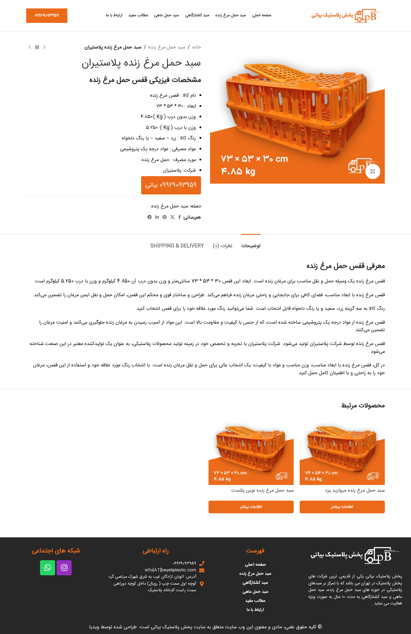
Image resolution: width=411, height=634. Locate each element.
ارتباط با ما (255, 610)
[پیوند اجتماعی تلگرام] (149, 217)
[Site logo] (347, 16)
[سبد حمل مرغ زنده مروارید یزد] (342, 451)
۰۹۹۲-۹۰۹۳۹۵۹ (47, 15)
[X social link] (172, 217)
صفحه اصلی (255, 564)
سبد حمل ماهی (255, 591)
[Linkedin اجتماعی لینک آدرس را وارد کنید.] (157, 217)
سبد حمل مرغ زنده (166, 47)
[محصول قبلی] (44, 47)
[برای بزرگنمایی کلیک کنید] (372, 171)
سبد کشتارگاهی (255, 582)
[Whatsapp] (47, 567)
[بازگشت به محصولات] (37, 47)
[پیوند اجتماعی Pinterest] (164, 217)
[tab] (251, 243)
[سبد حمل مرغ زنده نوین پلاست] (251, 451)
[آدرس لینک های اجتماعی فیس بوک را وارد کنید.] (179, 217)
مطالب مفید (255, 600)
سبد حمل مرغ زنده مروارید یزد (355, 490)
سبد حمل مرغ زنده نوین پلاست (262, 490)
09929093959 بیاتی (171, 185)
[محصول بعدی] (29, 47)
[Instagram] (64, 567)
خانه (196, 47)
